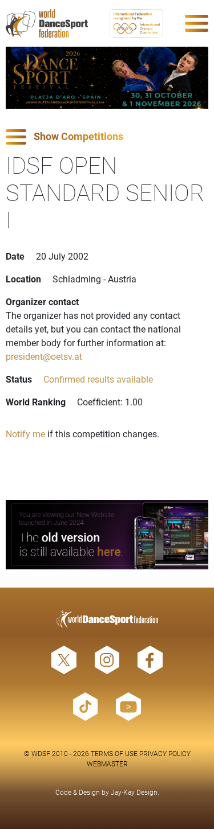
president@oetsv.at (44, 356)
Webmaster (107, 763)
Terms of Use (114, 753)
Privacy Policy (165, 753)
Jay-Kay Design (134, 792)
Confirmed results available (98, 379)
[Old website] (107, 534)
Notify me (25, 434)
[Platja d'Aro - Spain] (107, 78)
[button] (107, 136)
